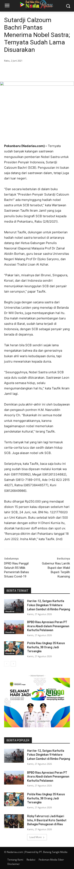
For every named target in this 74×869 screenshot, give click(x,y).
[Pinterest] (40, 71)
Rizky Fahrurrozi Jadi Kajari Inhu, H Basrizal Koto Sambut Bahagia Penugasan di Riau (46, 820)
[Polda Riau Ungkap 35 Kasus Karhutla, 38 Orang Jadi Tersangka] (14, 648)
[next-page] (13, 663)
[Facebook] (21, 71)
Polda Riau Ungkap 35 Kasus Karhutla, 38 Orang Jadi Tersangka (46, 647)
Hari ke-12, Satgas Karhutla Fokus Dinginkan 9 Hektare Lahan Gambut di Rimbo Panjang (48, 605)
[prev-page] (6, 663)
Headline (9, 611)
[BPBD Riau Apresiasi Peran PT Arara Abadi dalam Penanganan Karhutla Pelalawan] (14, 627)
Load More (35, 837)
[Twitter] (31, 71)
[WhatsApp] (49, 71)
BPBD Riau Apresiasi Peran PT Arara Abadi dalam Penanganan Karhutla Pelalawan (48, 626)
